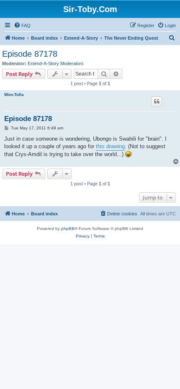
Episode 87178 (29, 53)
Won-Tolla (14, 94)
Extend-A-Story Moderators (56, 63)
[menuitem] (22, 25)
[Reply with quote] (156, 101)
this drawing (110, 146)
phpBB (68, 228)
